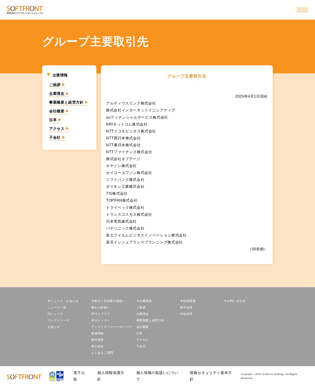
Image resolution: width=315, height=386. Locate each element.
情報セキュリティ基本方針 (211, 376)
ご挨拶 (57, 85)
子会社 (57, 137)
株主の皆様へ (100, 307)
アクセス (59, 129)
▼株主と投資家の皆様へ (108, 301)
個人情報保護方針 (110, 376)
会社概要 (59, 111)
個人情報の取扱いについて (157, 376)
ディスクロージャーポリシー (111, 327)
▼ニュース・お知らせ (63, 301)
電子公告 (79, 376)
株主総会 (97, 346)
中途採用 (186, 314)
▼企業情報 (144, 301)
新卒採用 (186, 307)
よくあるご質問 (102, 352)
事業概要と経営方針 (69, 102)
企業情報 (60, 75)
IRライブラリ (100, 314)
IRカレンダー (100, 320)
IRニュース (55, 314)
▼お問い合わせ (235, 301)
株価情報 (97, 333)
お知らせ (54, 327)
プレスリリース (58, 320)
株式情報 (97, 339)
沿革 (55, 120)
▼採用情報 (188, 301)
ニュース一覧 (57, 307)
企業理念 (59, 94)
